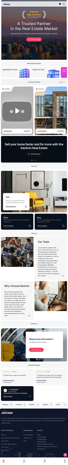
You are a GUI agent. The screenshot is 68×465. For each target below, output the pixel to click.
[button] (34, 15)
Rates (25, 441)
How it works (4, 441)
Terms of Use (5, 447)
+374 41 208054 (41, 437)
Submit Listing (35, 39)
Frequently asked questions (9, 444)
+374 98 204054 (41, 439)
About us (3, 435)
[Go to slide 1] (31, 160)
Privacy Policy (5, 450)
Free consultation (28, 435)
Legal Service (27, 438)
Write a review (8, 396)
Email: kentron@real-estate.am (45, 444)
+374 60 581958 (41, 441)
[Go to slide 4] (36, 160)
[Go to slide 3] (34, 160)
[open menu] (64, 4)
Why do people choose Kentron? (10, 438)
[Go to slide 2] (33, 160)
